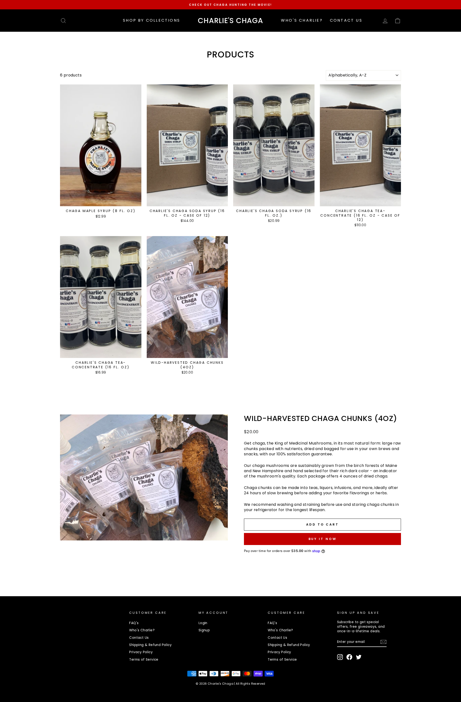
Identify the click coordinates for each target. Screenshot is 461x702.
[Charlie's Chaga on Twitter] (359, 657)
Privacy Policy (141, 652)
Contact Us (346, 20)
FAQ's (134, 623)
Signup (204, 630)
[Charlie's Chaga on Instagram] (340, 657)
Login (203, 623)
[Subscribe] (383, 642)
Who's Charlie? (302, 20)
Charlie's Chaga (230, 20)
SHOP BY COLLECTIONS (151, 20)
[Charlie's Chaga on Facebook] (349, 657)
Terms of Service (143, 659)
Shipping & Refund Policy (150, 645)
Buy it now (323, 539)
